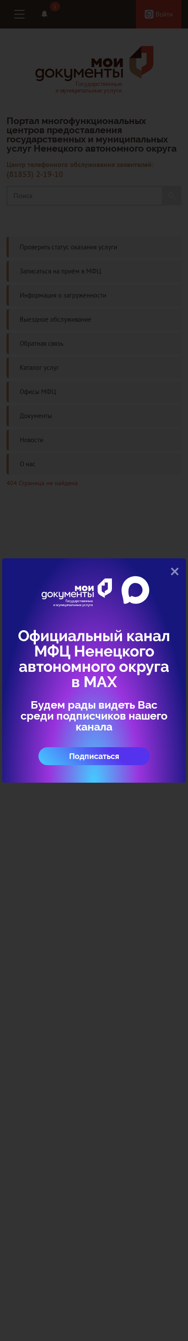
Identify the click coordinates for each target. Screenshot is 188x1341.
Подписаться (94, 756)
